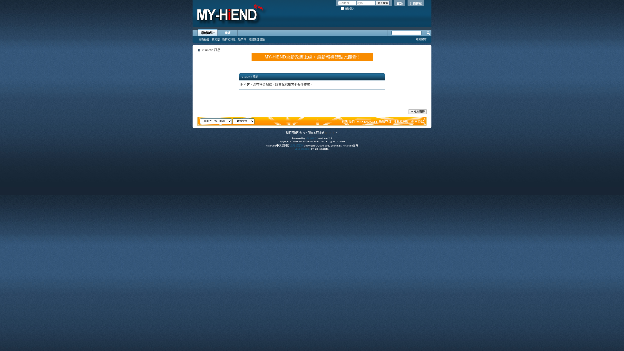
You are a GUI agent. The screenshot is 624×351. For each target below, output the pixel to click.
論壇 (228, 33)
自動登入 (349, 8)
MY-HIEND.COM (367, 121)
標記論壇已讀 (257, 39)
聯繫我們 (348, 121)
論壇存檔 (385, 121)
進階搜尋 (421, 39)
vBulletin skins (303, 149)
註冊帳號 (416, 4)
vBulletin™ (311, 138)
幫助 (400, 4)
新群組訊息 (229, 39)
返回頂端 (417, 121)
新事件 (242, 39)
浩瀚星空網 (296, 146)
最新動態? (207, 33)
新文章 (216, 39)
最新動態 (204, 39)
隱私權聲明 (401, 121)
